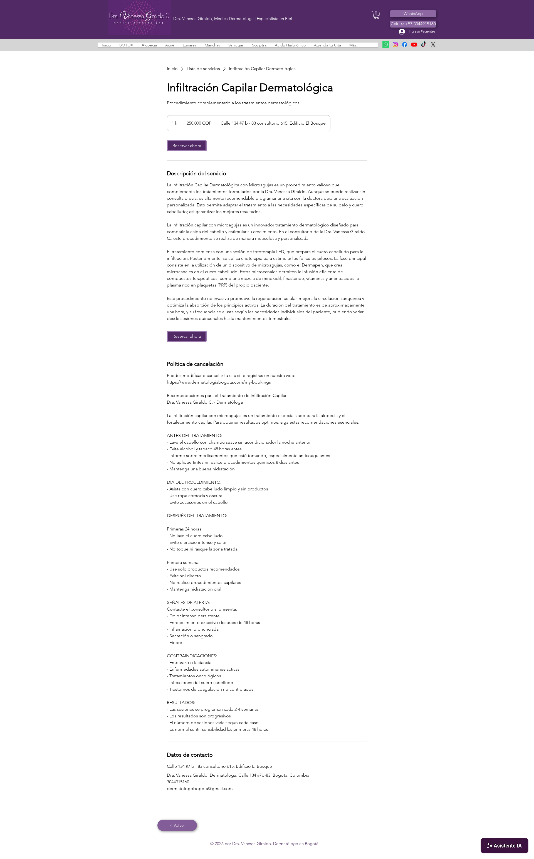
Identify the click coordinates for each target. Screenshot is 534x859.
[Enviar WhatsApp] (385, 44)
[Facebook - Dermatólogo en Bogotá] (404, 44)
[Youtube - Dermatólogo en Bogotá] (414, 44)
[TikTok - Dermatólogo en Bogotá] (423, 44)
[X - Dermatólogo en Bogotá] (433, 44)
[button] (376, 15)
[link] (187, 145)
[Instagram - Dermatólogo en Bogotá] (395, 44)
